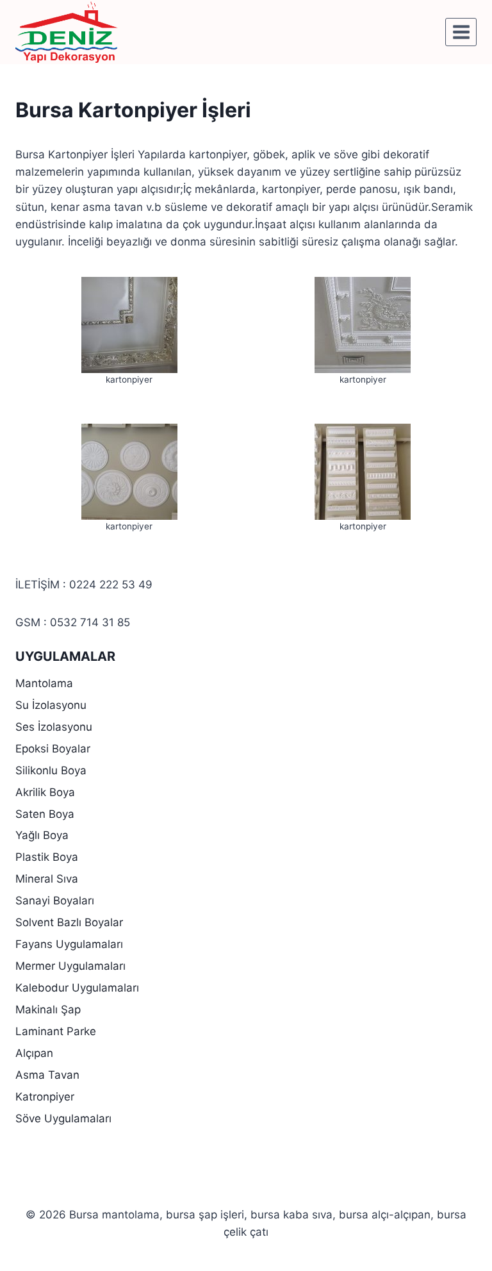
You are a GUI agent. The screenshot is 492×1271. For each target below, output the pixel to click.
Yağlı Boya (42, 835)
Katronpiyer (44, 1096)
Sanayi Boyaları (54, 900)
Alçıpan (34, 1053)
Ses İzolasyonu (53, 726)
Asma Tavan (47, 1074)
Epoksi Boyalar (52, 748)
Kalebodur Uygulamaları (77, 987)
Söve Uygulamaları (63, 1118)
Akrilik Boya (45, 792)
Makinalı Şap (48, 1009)
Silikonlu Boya (50, 770)
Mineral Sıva (46, 878)
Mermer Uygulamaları (70, 965)
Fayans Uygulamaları (69, 944)
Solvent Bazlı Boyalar (69, 922)
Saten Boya (44, 814)
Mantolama (44, 683)
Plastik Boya (46, 857)
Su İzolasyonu (50, 705)
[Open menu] (461, 32)
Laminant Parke (55, 1031)
